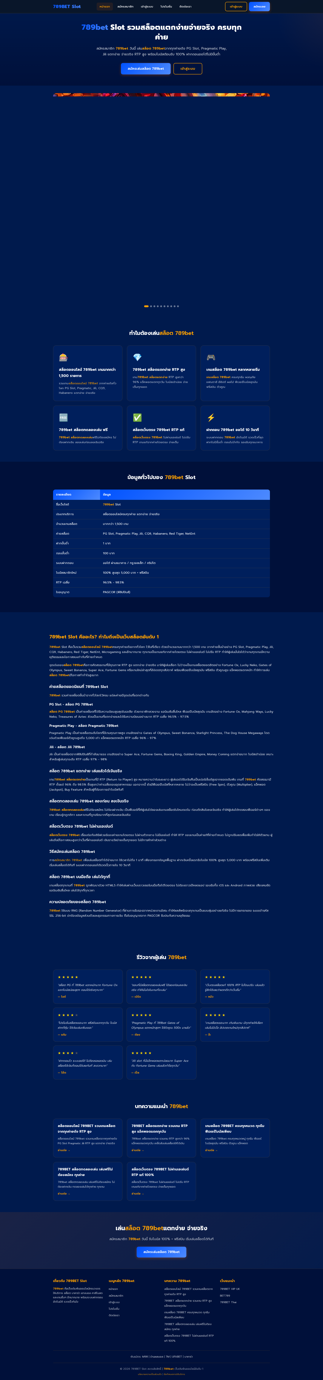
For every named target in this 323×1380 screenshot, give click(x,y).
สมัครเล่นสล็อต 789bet (146, 68)
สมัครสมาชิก (125, 6)
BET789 (225, 1296)
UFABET (177, 1357)
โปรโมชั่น (166, 6)
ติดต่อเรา (185, 6)
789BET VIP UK (230, 1289)
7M (168, 1357)
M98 (145, 1357)
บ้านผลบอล (156, 1357)
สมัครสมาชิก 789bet (68, 860)
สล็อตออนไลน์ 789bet (83, 383)
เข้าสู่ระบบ (147, 6)
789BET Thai (228, 1302)
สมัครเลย (259, 6)
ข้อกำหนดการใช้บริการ (174, 1374)
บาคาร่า (188, 1357)
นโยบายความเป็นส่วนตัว (150, 1374)
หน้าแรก (105, 6)
